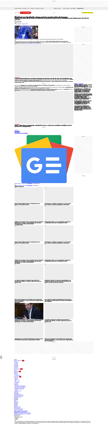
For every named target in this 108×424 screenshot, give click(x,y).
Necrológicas (73, 8)
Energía (16, 364)
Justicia (16, 363)
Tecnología (17, 381)
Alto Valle (16, 399)
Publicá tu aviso (17, 406)
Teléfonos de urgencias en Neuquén (22, 413)
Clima (16, 378)
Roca (29, 8)
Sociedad (16, 377)
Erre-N (16, 374)
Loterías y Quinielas (18, 408)
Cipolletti (38, 8)
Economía (16, 365)
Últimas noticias (18, 8)
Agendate (17, 371)
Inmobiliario (17, 393)
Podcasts (16, 392)
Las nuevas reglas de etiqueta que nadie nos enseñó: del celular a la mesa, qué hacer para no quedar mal (82, 108)
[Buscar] (18, 12)
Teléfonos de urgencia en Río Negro (22, 412)
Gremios (16, 362)
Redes (15, 370)
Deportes (16, 372)
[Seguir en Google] (15, 40)
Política (15, 361)
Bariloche (33, 8)
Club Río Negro (66, 8)
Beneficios (16, 415)
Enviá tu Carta (18, 390)
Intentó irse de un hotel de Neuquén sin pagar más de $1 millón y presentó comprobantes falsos (29, 339)
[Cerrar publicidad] (1, 356)
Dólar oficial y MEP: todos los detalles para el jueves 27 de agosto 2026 (83, 86)
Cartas (16, 389)
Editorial (16, 384)
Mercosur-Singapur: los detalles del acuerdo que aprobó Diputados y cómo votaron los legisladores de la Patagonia (29, 300)
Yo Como (16, 382)
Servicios (17, 16)
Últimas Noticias (19, 360)
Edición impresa (17, 396)
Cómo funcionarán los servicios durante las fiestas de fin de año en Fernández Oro (43, 78)
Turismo (16, 366)
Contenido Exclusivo (18, 394)
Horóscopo (17, 379)
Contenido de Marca (18, 395)
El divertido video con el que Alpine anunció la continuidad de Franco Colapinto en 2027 (82, 102)
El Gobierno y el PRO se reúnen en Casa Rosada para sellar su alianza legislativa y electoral (82, 90)
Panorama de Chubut (19, 387)
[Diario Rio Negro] (15, 420)
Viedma (42, 8)
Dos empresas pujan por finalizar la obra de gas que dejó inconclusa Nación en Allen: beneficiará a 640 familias (59, 300)
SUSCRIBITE (87, 12)
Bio (15, 380)
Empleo (15, 405)
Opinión (16, 383)
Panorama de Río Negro (20, 386)
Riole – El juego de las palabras (21, 410)
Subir (16, 419)
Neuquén (25, 8)
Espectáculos (18, 375)
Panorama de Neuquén (20, 385)
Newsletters (18, 369)
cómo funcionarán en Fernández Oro (32, 43)
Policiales (16, 391)
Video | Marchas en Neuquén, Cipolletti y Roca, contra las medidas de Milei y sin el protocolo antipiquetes (43, 126)
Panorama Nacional (19, 388)
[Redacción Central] (15, 20)
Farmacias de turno (18, 409)
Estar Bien (17, 376)
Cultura (15, 373)
